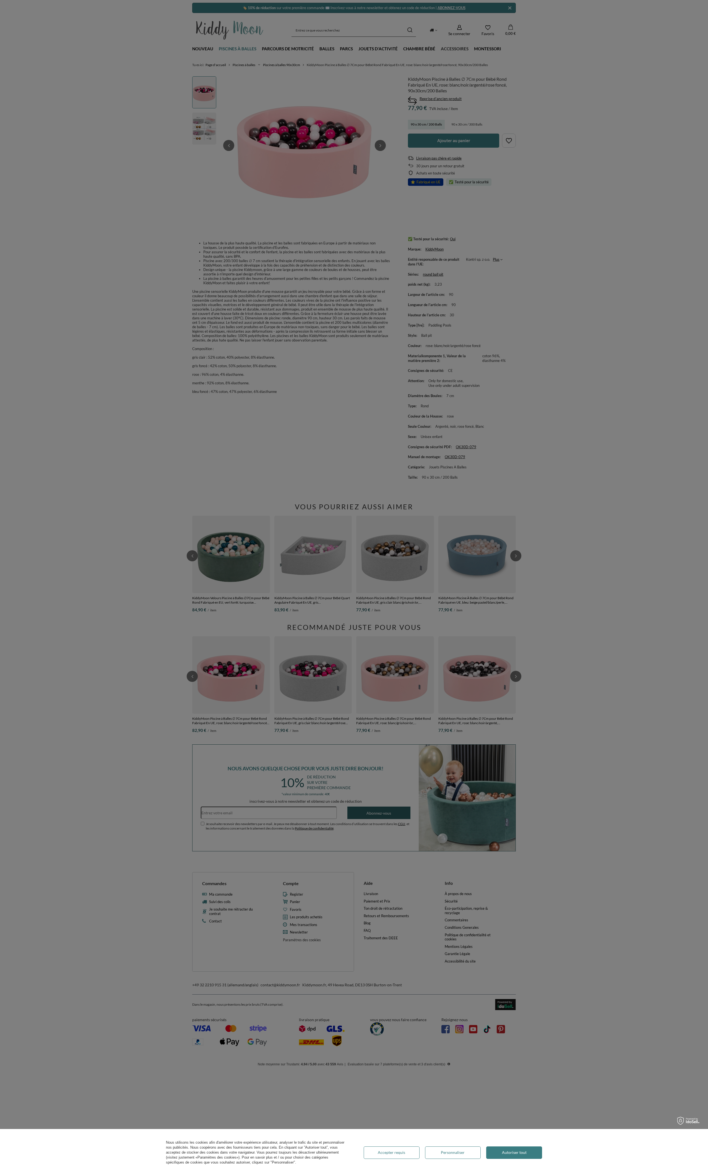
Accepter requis (391, 1152)
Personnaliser (453, 1152)
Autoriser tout (514, 1152)
